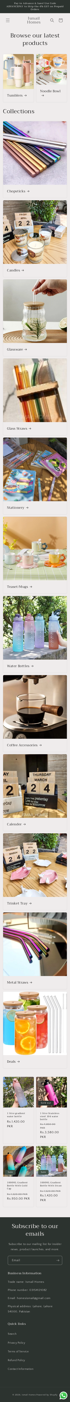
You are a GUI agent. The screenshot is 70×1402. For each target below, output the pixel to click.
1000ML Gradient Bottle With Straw (51, 1184)
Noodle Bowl (50, 91)
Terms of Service (18, 1351)
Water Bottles (18, 666)
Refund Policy (16, 1360)
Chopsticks (16, 191)
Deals (11, 1062)
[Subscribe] (57, 1260)
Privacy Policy (16, 1342)
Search (12, 1333)
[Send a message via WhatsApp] (63, 1395)
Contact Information (20, 1369)
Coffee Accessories (22, 745)
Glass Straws (17, 429)
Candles (13, 270)
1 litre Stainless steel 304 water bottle (49, 1116)
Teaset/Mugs (17, 587)
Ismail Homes (29, 1395)
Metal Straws (17, 982)
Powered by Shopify (47, 1395)
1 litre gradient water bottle (16, 1115)
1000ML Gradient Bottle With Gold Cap (17, 1185)
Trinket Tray (17, 903)
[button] (8, 20)
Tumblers (15, 95)
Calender (14, 824)
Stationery (15, 508)
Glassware (15, 349)
